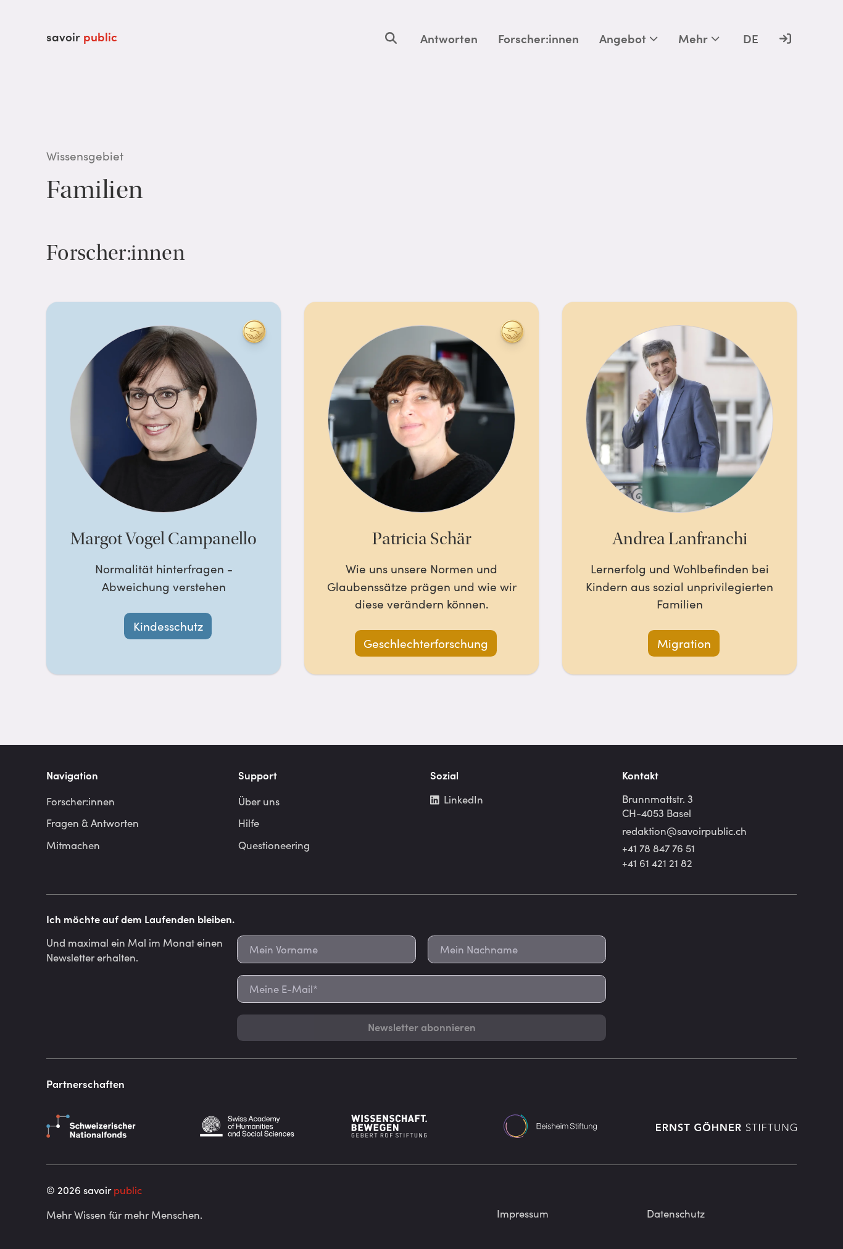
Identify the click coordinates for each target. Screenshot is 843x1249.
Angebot (622, 38)
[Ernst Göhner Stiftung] (726, 1126)
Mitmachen (73, 845)
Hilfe (248, 822)
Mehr (693, 38)
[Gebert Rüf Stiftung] (421, 1126)
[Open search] (391, 38)
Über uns (259, 801)
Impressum (523, 1213)
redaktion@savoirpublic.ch (684, 830)
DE (750, 38)
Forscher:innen (538, 38)
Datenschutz (676, 1213)
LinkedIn (463, 799)
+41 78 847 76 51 (658, 848)
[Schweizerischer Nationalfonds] (116, 1126)
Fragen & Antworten (92, 822)
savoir (81, 36)
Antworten (449, 38)
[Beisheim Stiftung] (574, 1126)
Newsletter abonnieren (422, 1027)
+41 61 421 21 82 (657, 862)
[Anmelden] (785, 38)
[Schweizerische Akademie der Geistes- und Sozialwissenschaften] (269, 1126)
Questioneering (274, 845)
